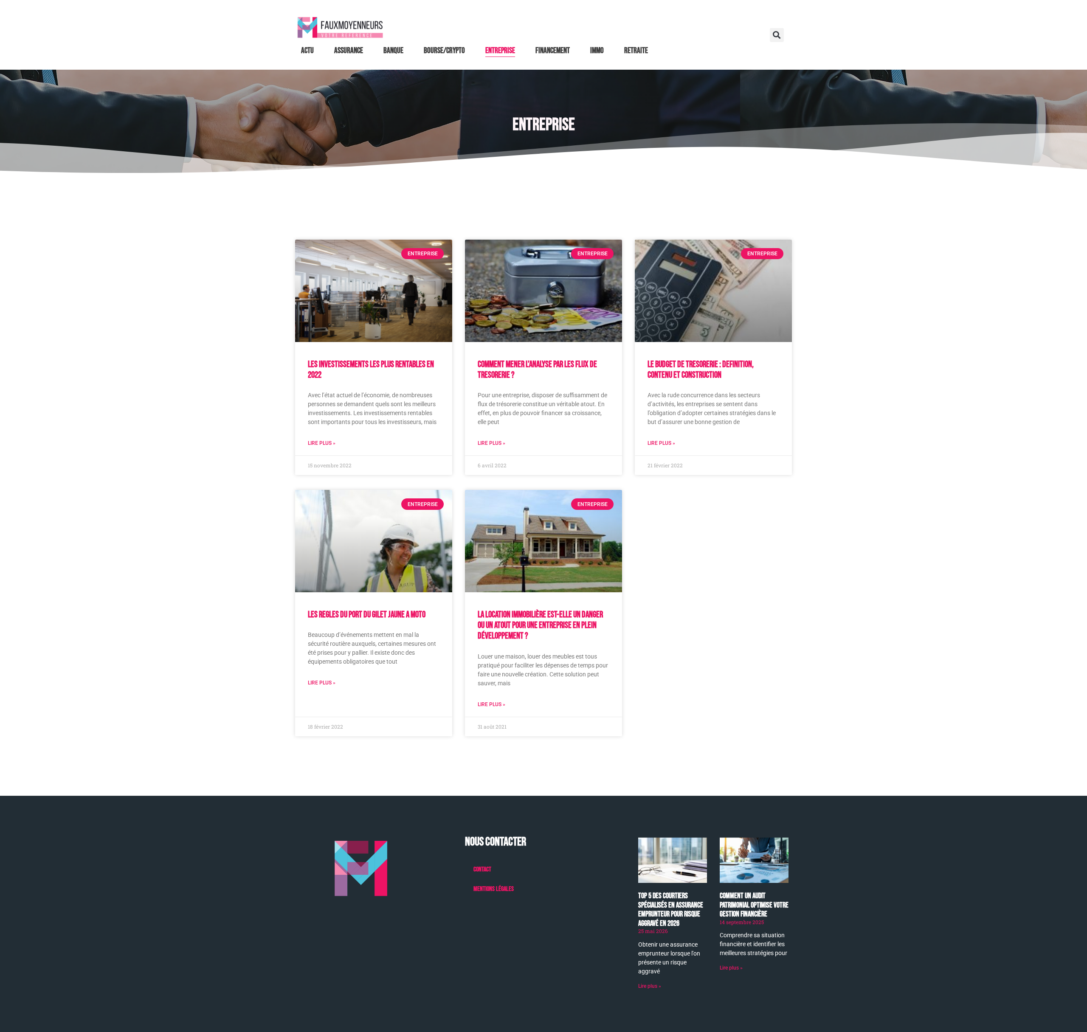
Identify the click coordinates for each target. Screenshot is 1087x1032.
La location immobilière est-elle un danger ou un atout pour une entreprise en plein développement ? (540, 625)
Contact (482, 869)
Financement (552, 51)
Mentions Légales (493, 889)
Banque (393, 51)
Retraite (636, 51)
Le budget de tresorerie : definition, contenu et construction (701, 369)
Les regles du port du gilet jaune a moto (366, 614)
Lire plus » (321, 443)
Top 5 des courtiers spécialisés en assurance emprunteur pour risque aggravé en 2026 (670, 909)
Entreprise (500, 51)
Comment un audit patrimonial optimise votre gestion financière (754, 905)
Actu (307, 51)
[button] (777, 35)
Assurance (348, 51)
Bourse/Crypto (444, 51)
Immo (597, 51)
